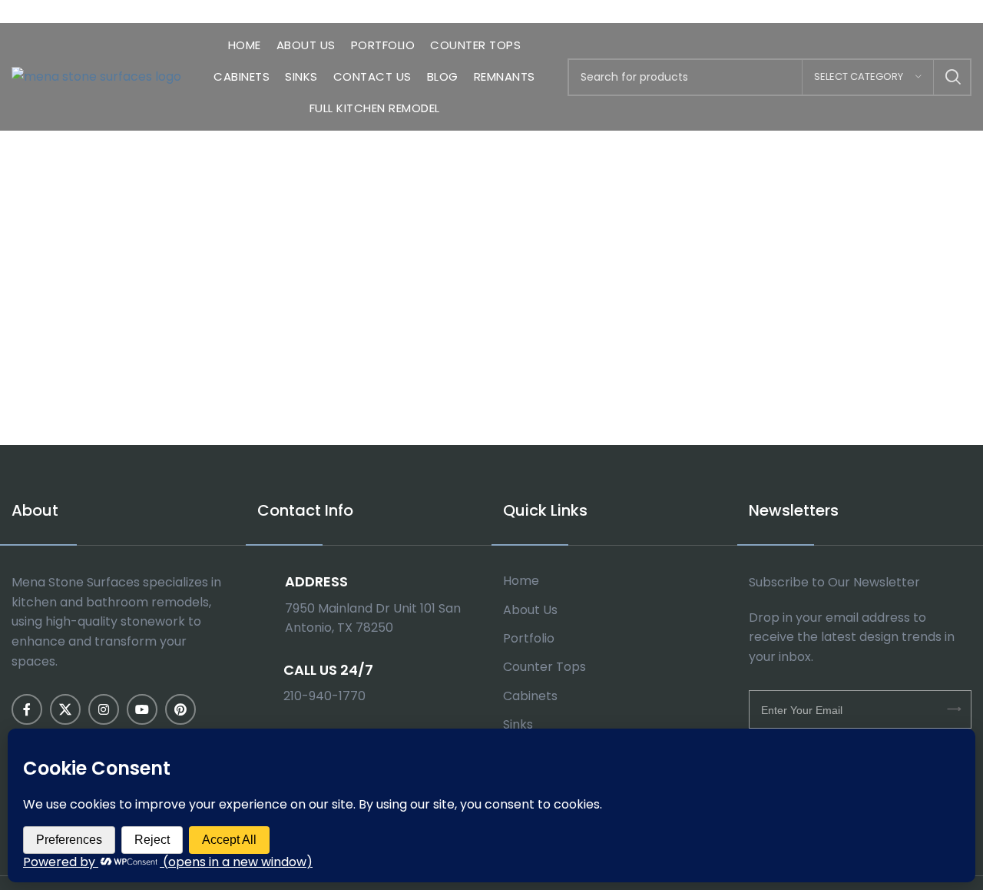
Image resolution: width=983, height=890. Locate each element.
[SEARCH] (952, 77)
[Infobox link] (368, 683)
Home (521, 580)
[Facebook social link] (27, 709)
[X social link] (65, 709)
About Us (530, 610)
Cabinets (530, 696)
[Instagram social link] (103, 709)
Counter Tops (544, 667)
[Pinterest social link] (180, 709)
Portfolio (528, 638)
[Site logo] (96, 76)
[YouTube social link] (142, 709)
